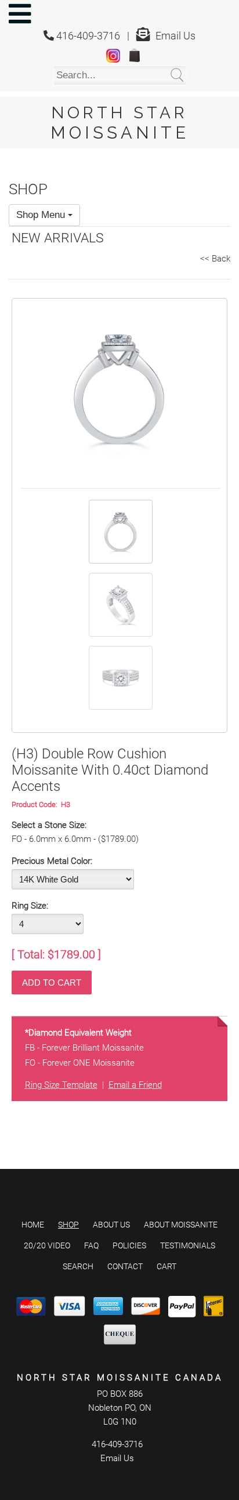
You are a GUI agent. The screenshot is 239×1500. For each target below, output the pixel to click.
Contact (125, 1266)
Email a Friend (135, 1085)
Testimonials (187, 1245)
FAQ (91, 1245)
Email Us (175, 36)
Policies (129, 1245)
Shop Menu (42, 214)
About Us (111, 1224)
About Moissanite (181, 1224)
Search (78, 1266)
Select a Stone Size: (49, 825)
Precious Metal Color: (52, 861)
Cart (166, 1266)
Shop (68, 1224)
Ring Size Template (61, 1085)
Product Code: (36, 804)
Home (32, 1224)
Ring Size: (30, 905)
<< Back (215, 258)
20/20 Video (47, 1245)
